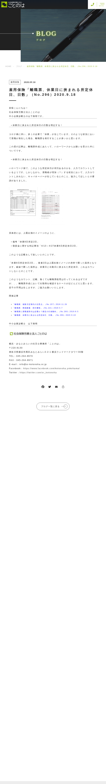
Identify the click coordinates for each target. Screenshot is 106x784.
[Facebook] (43, 387)
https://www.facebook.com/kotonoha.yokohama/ (51, 368)
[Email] (56, 387)
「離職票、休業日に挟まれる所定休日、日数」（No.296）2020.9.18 (44, 315)
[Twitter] (50, 387)
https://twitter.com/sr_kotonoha (38, 372)
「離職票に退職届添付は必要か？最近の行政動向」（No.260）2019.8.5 (46, 311)
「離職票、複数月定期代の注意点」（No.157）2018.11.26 (40, 304)
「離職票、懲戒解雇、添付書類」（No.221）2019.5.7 (38, 308)
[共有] (63, 387)
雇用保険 (14, 82)
